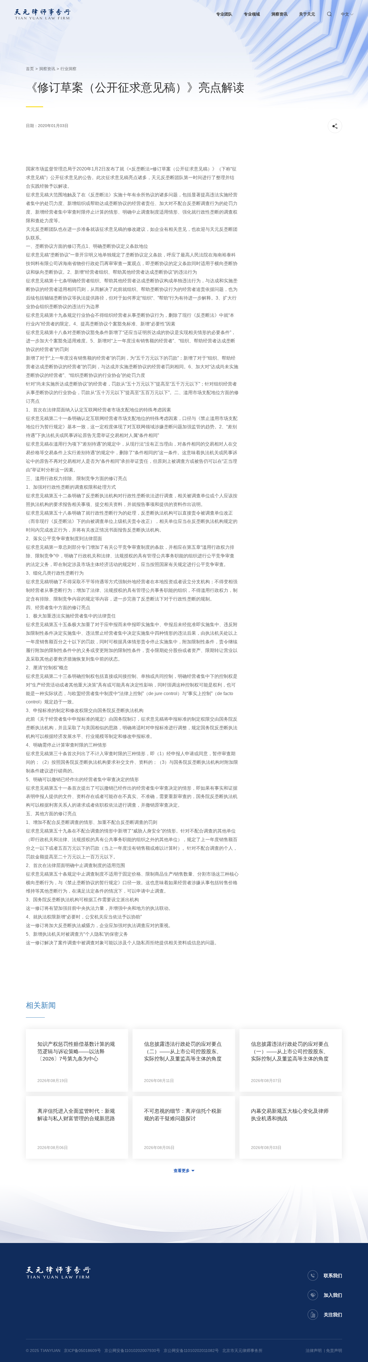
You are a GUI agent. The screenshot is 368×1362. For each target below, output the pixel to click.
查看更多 (182, 1170)
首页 (30, 68)
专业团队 (224, 14)
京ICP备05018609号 (82, 1350)
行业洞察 (68, 68)
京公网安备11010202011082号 (191, 1350)
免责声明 (334, 1350)
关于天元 (307, 14)
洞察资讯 (279, 14)
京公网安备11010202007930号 (132, 1350)
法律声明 (314, 1350)
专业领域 (252, 14)
